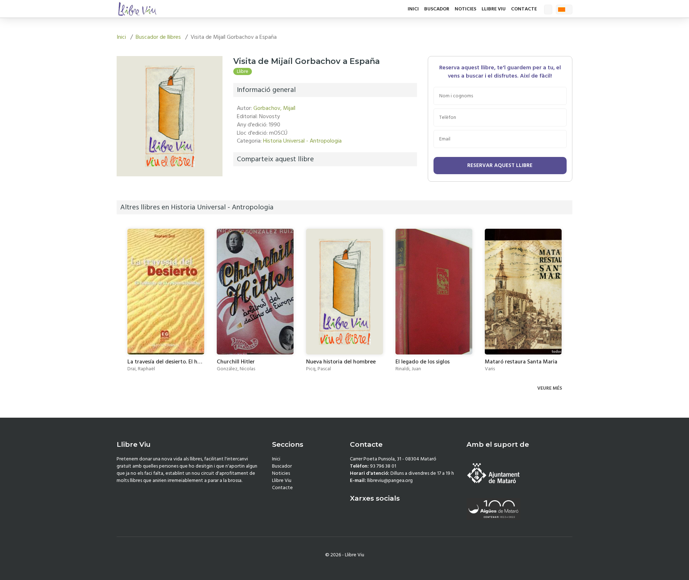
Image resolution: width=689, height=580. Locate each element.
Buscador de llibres (158, 37)
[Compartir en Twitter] (249, 179)
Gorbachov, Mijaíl (274, 108)
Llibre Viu (494, 9)
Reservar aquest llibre (500, 165)
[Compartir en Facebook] (240, 179)
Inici (413, 9)
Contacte (524, 9)
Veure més (550, 388)
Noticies (465, 9)
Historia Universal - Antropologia (302, 141)
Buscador (436, 9)
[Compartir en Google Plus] (258, 179)
